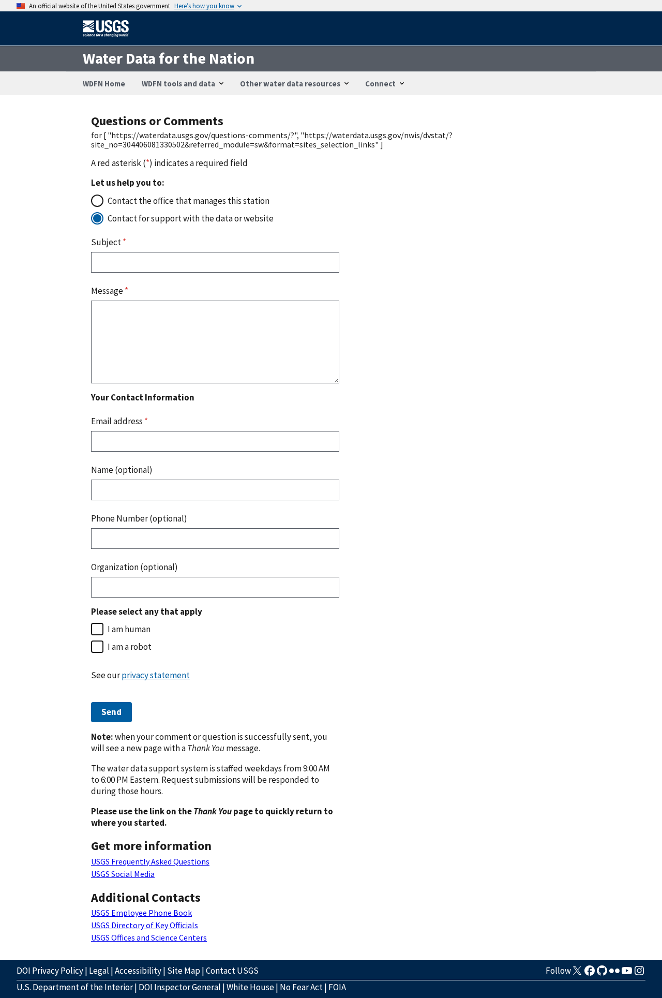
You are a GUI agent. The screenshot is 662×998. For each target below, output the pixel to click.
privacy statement (156, 675)
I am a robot (130, 646)
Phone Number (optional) (139, 518)
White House (250, 987)
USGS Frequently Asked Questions (150, 861)
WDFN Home (104, 83)
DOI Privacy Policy (50, 970)
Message (109, 290)
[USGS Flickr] (614, 973)
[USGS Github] (602, 973)
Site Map (183, 970)
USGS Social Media (123, 874)
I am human (129, 629)
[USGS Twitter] (577, 973)
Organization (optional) (134, 567)
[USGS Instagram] (639, 973)
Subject (108, 242)
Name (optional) (122, 469)
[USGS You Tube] (627, 973)
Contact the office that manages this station (188, 200)
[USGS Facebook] (589, 973)
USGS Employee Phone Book (141, 912)
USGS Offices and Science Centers (149, 937)
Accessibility (138, 970)
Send (111, 712)
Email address (119, 421)
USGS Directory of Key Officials (144, 925)
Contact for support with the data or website (191, 218)
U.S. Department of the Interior (75, 987)
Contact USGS (232, 970)
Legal (99, 970)
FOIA (337, 987)
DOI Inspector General (180, 987)
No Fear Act (301, 987)
